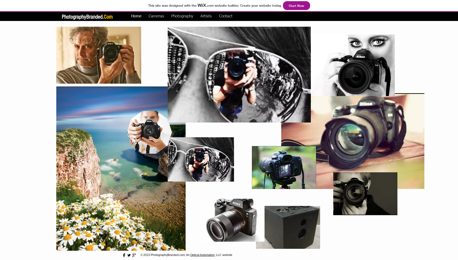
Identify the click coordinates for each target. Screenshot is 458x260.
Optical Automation (202, 255)
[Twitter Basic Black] (129, 255)
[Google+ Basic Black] (134, 255)
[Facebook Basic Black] (124, 255)
